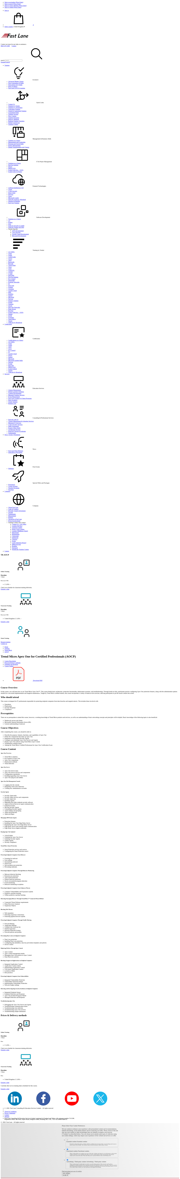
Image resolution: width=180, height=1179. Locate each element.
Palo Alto (11, 365)
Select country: (8, 26)
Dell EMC (11, 275)
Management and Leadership (16, 142)
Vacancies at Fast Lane (15, 519)
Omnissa (10, 304)
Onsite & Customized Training (17, 111)
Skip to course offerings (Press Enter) (15, 5)
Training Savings (13, 114)
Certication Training (14, 109)
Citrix (10, 269)
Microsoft (11, 297)
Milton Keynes (16, 544)
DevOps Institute (13, 165)
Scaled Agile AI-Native (15, 172)
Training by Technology (15, 107)
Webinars (11, 468)
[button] (19, 26)
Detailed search (5, 62)
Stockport (15, 548)
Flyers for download (14, 521)
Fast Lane (11, 285)
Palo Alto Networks (14, 307)
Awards (10, 512)
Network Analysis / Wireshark (17, 199)
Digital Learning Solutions (16, 392)
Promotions (11, 484)
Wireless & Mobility (14, 201)
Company (7, 491)
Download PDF (37, 680)
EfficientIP (11, 280)
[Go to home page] (15, 42)
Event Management (14, 397)
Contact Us (11, 104)
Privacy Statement (9, 1113)
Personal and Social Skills (16, 144)
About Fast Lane (13, 507)
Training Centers (13, 124)
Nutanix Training (13, 301)
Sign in (6, 10)
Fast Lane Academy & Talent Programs (20, 398)
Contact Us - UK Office (19, 524)
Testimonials (12, 514)
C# (9, 221)
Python (10, 222)
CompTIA (11, 270)
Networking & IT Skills (15, 85)
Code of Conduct (13, 509)
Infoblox (10, 294)
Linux (10, 196)
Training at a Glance (14, 140)
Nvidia (10, 302)
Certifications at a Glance (15, 340)
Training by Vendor (14, 106)
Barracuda (11, 262)
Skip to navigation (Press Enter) (13, 2)
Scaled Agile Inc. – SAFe (15, 170)
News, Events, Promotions (12, 435)
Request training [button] (5, 642)
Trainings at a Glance (14, 163)
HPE (9, 292)
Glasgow (14, 539)
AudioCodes (12, 257)
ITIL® (10, 166)
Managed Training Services (16, 395)
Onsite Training (12, 402)
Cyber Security (12, 191)
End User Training (13, 203)
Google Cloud (12, 290)
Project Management (14, 145)
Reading (14, 546)
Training (6, 65)
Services (6, 374)
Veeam (10, 321)
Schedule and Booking (11, 664)
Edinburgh (15, 538)
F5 (9, 284)
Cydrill (10, 274)
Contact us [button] (4, 644)
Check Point (12, 265)
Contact (14, 46)
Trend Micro (12, 319)
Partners (10, 517)
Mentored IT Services (14, 423)
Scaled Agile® (12, 369)
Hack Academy (12, 86)
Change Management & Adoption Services (21, 421)
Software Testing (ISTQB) (16, 227)
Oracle (10, 306)
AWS (10, 260)
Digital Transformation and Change (18, 147)
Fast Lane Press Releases (15, 451)
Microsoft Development (19, 236)
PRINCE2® (12, 168)
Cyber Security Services (15, 424)
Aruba (10, 255)
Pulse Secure (12, 309)
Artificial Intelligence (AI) (16, 188)
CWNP (10, 272)
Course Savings (13, 486)
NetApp (10, 299)
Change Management (14, 390)
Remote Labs (12, 403)
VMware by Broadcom (15, 322)
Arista (10, 253)
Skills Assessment (13, 426)
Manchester (15, 532)
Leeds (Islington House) (19, 543)
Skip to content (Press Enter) (12, 7)
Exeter (14, 541)
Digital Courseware (14, 123)
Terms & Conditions (10, 1111)
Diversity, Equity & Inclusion (17, 511)
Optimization (12, 433)
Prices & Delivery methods (12, 663)
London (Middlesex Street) (20, 531)
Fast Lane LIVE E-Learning (16, 88)
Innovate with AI (13, 419)
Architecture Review (14, 429)
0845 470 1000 (5, 46)
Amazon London (17, 527)
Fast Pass (11, 489)
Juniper (10, 295)
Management (12, 516)
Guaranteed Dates (13, 112)
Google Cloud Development (20, 234)
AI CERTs (11, 252)
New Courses (12, 116)
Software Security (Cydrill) (16, 226)
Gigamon (11, 289)
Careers (6, 551)
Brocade (10, 263)
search (2, 60)
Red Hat (10, 311)
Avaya (10, 258)
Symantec (11, 317)
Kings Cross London (18, 529)
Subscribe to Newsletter (15, 452)
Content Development (14, 393)
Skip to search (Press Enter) (12, 4)
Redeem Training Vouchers (16, 121)
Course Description (10, 661)
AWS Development (18, 231)
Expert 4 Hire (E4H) (14, 428)
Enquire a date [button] (5, 589)
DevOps (10, 194)
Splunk (10, 314)
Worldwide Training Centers (20, 549)
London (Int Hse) (17, 526)
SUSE (10, 316)
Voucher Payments (13, 488)
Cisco (10, 267)
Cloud (10, 189)
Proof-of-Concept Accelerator (17, 431)
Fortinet (10, 287)
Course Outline (9, 666)
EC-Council (11, 279)
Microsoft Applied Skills (15, 360)
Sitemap (6, 1116)
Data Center (11, 193)
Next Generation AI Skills (16, 83)
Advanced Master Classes (16, 81)
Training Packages (13, 118)
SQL (9, 224)
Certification (8, 324)
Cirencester (15, 536)
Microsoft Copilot (13, 198)
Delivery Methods (13, 119)
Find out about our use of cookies (72, 1171)
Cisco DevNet (16, 232)
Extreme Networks (13, 282)
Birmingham (15, 534)
